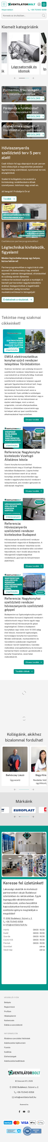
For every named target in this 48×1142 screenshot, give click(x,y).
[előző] (15, 78)
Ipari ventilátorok (24, 69)
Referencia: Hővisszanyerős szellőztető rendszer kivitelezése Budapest (20, 529)
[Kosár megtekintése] (44, 4)
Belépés (7, 1002)
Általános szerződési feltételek (17, 1038)
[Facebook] (19, 1111)
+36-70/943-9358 (38, 10)
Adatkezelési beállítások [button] (14, 1061)
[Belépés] (39, 4)
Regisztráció (9, 1007)
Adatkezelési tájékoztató (14, 1043)
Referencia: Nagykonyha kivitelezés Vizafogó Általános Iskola (22, 455)
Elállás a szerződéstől (13, 1025)
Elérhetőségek (10, 1056)
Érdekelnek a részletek (15, 299)
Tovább (7, 198)
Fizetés (7, 1047)
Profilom (7, 1011)
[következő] (33, 78)
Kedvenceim (9, 1020)
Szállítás (7, 1052)
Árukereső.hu (24, 1104)
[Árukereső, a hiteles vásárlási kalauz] (32, 1131)
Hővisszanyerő (13, 517)
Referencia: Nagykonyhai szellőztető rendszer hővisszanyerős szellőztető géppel (23, 604)
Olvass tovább (32, 419)
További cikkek (22, 671)
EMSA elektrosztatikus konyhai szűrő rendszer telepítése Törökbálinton (22, 360)
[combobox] (24, 15)
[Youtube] (24, 1111)
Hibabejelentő (10, 1016)
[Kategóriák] (4, 4)
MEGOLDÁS (33, 98)
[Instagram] (28, 1111)
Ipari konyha (12, 350)
